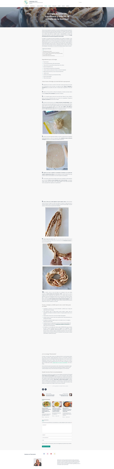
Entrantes (27, 5)
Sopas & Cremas (40, 5)
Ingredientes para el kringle (47, 51)
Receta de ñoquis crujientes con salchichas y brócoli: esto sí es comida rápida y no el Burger (46, 410)
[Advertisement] (57, 191)
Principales (32, 5)
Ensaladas (54, 5)
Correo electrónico (45, 437)
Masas (46, 5)
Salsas (59, 5)
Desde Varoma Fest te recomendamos (49, 55)
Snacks (63, 5)
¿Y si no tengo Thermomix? (47, 54)
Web (43, 440)
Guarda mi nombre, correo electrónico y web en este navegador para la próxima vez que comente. (56, 443)
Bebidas (67, 5)
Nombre (44, 434)
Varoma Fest (33, 1)
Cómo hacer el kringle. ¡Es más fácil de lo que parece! (51, 52)
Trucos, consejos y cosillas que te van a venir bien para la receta (52, 53)
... (49, 415)
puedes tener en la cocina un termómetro (60, 362)
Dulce (49, 5)
